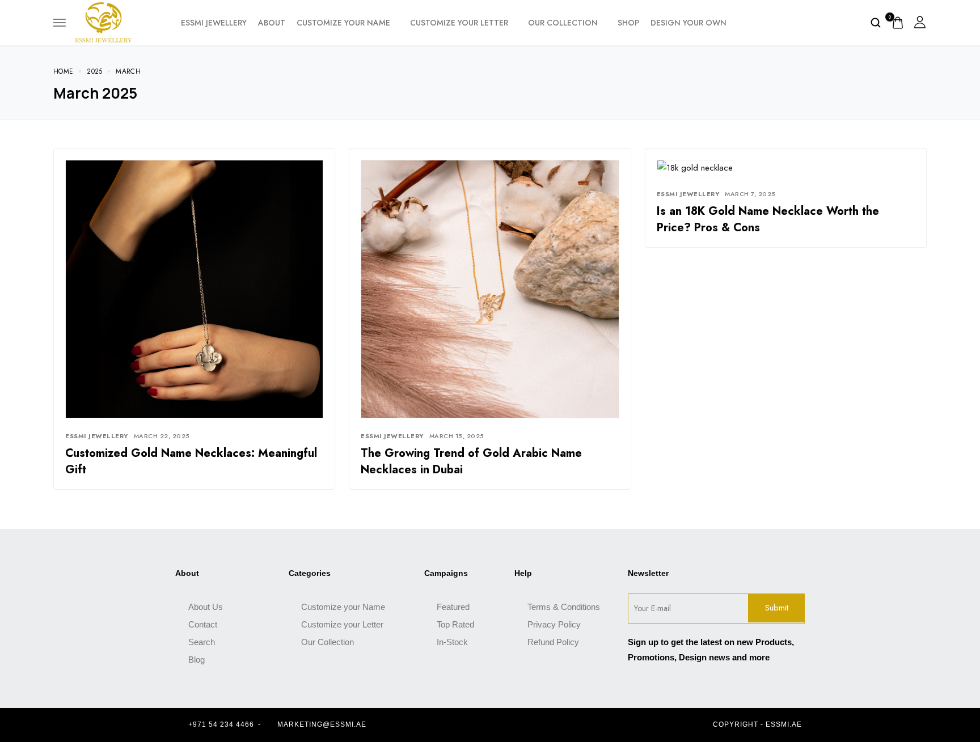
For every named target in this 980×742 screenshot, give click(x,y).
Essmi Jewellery (96, 435)
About (271, 23)
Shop (628, 23)
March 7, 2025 (750, 193)
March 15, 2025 (456, 435)
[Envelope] (519, 724)
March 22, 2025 (162, 435)
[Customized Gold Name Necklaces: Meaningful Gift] (194, 288)
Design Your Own (688, 23)
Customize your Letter (459, 23)
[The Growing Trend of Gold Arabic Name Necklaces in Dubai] (490, 288)
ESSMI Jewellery (214, 23)
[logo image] (103, 21)
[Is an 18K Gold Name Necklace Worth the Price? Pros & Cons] (695, 167)
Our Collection (563, 23)
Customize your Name (343, 23)
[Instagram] (499, 724)
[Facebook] (479, 724)
